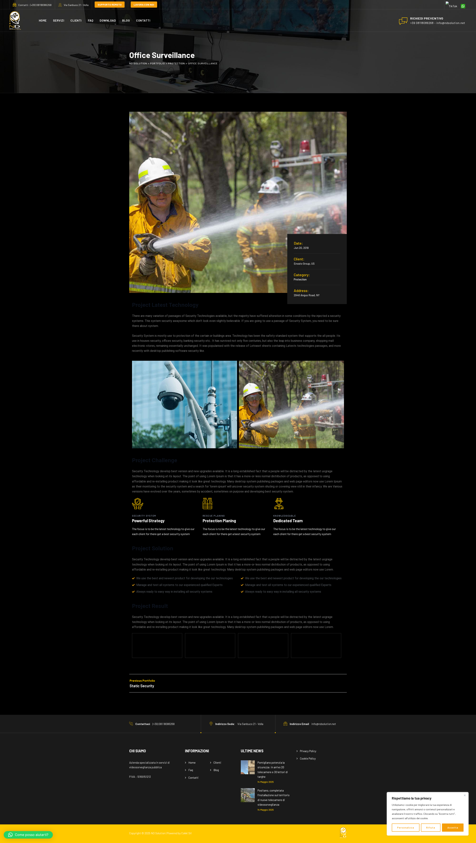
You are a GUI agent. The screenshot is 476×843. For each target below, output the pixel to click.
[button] (28, 835)
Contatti (143, 20)
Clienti (76, 20)
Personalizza (405, 827)
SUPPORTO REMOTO (110, 4)
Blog (126, 20)
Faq (91, 20)
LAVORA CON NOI (144, 4)
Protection (300, 279)
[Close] (464, 795)
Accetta (452, 827)
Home (43, 20)
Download (108, 20)
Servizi (58, 20)
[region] (428, 814)
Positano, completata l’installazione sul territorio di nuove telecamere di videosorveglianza (274, 797)
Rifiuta (430, 827)
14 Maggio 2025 (266, 781)
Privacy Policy (308, 751)
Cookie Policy (308, 758)
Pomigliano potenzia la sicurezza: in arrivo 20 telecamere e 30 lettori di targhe (273, 770)
